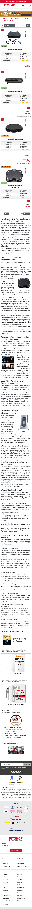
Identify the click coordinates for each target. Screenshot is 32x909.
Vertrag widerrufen (16, 850)
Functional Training (7, 895)
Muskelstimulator (7, 901)
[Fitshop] (9, 5)
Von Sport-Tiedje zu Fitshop (7, 787)
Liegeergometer (21, 887)
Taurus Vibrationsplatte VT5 (16, 91)
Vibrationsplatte (21, 901)
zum (5, 845)
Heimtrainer (5, 890)
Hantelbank (20, 882)
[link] (7, 640)
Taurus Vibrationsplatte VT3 (16, 139)
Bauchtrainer (20, 895)
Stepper (4, 893)
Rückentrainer (6, 898)
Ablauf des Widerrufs (21, 866)
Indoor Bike (5, 885)
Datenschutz (20, 858)
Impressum (19, 861)
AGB (3, 858)
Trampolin (19, 879)
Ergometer (19, 874)
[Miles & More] (16, 829)
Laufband (5, 877)
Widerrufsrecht (20, 863)
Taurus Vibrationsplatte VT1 (16, 49)
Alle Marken (5, 904)
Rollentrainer (20, 890)
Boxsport (5, 887)
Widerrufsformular (6, 866)
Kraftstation (5, 879)
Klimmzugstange (21, 898)
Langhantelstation (21, 893)
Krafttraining (5, 10)
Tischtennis (5, 882)
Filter (28, 25)
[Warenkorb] (30, 6)
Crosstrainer (5, 874)
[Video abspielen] (16, 750)
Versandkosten (5, 863)
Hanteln (19, 885)
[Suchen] (26, 5)
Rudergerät (20, 877)
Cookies (4, 861)
